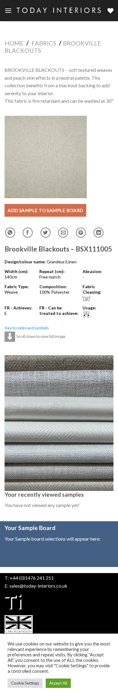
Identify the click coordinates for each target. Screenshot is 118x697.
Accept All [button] (58, 683)
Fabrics (43, 43)
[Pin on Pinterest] (81, 233)
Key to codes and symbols (27, 327)
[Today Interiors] (59, 11)
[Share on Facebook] (28, 233)
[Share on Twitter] (46, 233)
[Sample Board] (110, 11)
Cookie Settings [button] (25, 683)
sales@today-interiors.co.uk (38, 586)
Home (14, 43)
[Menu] (8, 10)
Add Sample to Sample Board (45, 210)
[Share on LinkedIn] (98, 233)
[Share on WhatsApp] (10, 233)
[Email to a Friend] (63, 233)
